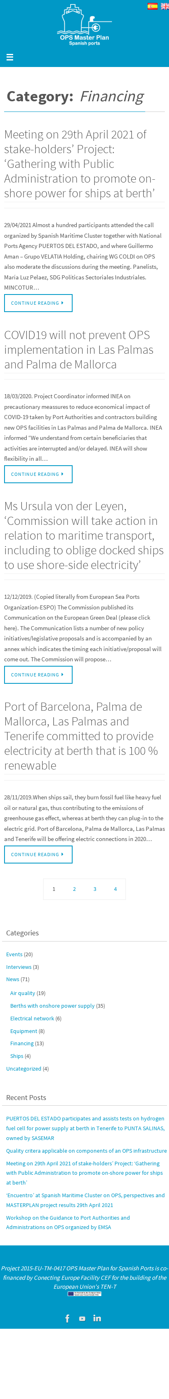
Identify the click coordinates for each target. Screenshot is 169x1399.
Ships (16, 1056)
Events (14, 954)
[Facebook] (67, 1318)
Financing (22, 1043)
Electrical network (32, 1018)
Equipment (23, 1031)
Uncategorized (23, 1068)
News (12, 979)
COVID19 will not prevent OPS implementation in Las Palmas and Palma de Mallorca (78, 349)
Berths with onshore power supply (52, 1005)
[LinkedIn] (97, 1318)
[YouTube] (82, 1318)
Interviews (19, 967)
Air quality (22, 993)
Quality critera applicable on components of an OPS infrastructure (86, 1150)
